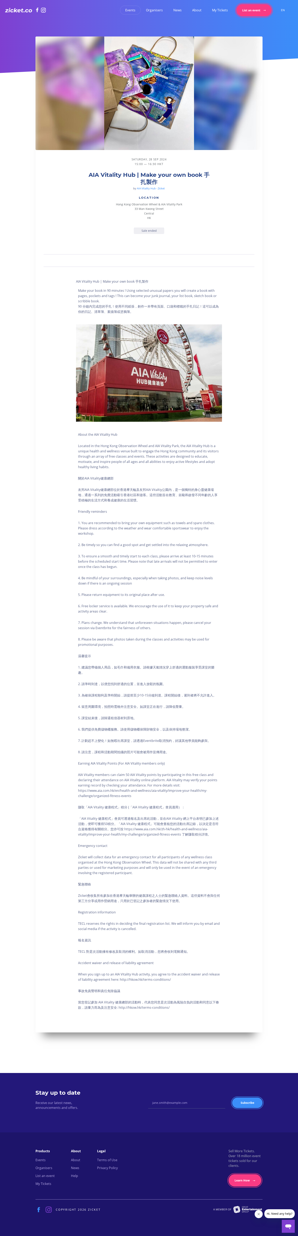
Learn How (242, 1180)
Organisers (154, 10)
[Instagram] (43, 10)
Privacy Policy (107, 1168)
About (197, 10)
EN (283, 10)
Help (74, 1176)
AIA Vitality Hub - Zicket (151, 188)
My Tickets (220, 10)
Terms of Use (107, 1160)
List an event (251, 10)
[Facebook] (38, 10)
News (177, 10)
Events (130, 10)
